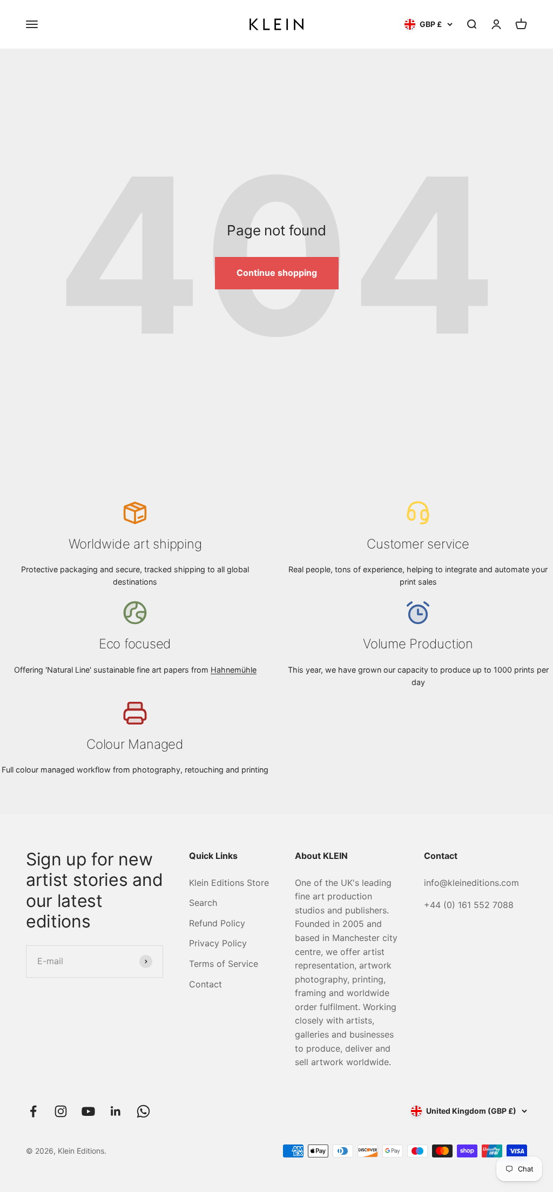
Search (203, 902)
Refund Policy (217, 923)
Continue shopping (277, 272)
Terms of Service (223, 963)
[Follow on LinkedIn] (116, 1111)
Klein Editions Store (229, 882)
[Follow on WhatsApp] (143, 1111)
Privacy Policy (218, 943)
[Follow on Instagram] (60, 1111)
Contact (205, 984)
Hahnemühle (234, 669)
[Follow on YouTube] (88, 1111)
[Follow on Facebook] (33, 1111)
